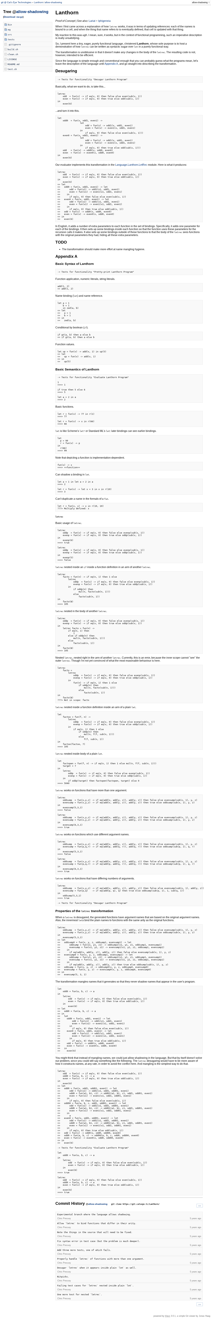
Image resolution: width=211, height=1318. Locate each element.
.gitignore (14, 44)
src (10, 34)
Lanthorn (38, 2)
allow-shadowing (53, 2)
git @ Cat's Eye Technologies (16, 2)
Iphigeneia (104, 20)
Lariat (92, 20)
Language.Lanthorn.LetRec (131, 164)
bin (10, 24)
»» (199, 1205)
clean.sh (13, 54)
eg (9, 29)
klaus (167, 1316)
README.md (13, 64)
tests (11, 39)
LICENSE (12, 59)
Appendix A (111, 63)
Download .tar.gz (13, 17)
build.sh (13, 49)
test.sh (12, 69)
